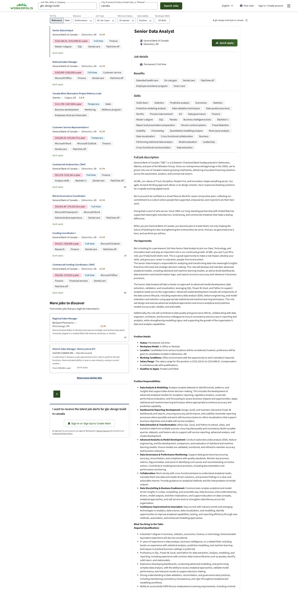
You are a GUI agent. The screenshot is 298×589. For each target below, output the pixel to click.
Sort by (53, 15)
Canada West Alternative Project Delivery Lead (76, 93)
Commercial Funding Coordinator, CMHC (73, 264)
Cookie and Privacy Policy (62, 433)
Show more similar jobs (89, 378)
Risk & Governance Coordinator (69, 196)
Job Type (99, 16)
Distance (77, 16)
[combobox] (67, 5)
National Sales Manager (64, 62)
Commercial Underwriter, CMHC (69, 164)
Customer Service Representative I (70, 127)
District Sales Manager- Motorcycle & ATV (73, 349)
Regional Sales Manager (64, 318)
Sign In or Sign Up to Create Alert (91, 423)
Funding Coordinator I (64, 233)
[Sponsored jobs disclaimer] (246, 20)
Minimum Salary (125, 16)
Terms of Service (102, 431)
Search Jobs (171, 6)
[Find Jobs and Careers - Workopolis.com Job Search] (21, 5)
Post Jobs (249, 5)
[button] (162, 20)
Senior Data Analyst (62, 30)
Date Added (142, 16)
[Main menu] (289, 6)
